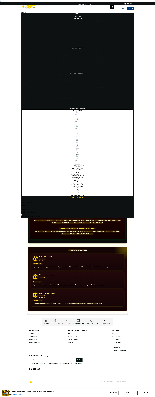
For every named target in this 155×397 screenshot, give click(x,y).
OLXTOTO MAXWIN (117, 345)
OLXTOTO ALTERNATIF (107, 3)
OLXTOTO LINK (97, 3)
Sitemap (70, 342)
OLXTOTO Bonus (72, 336)
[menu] (77, 105)
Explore (23, 12)
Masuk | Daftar (82, 3)
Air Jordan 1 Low (77, 168)
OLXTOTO (89, 3)
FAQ (69, 333)
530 (77, 188)
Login (123, 8)
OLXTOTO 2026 (91, 323)
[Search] (112, 7)
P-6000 (77, 171)
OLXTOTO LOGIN (25, 209)
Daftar (131, 8)
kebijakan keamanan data (64, 363)
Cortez (77, 167)
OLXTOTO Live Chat (73, 339)
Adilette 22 (77, 180)
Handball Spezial (77, 177)
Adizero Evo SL (77, 183)
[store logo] (29, 8)
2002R (77, 191)
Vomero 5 (77, 173)
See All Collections (77, 174)
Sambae (77, 182)
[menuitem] (77, 14)
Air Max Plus (77, 170)
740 (77, 189)
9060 (77, 193)
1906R (77, 192)
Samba (77, 179)
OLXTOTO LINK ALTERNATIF (85, 4)
